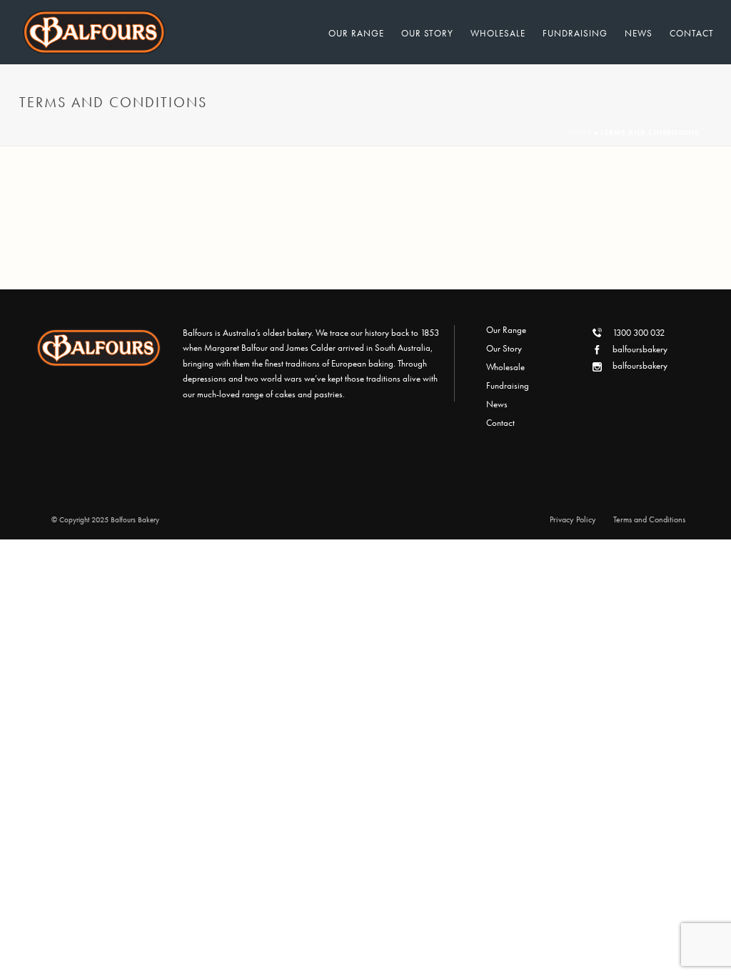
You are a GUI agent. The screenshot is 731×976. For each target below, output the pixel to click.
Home (580, 132)
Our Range (356, 33)
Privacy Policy (573, 519)
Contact (692, 33)
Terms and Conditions (649, 519)
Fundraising (575, 33)
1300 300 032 (638, 333)
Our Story (427, 33)
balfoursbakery (639, 349)
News (638, 33)
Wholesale (497, 33)
